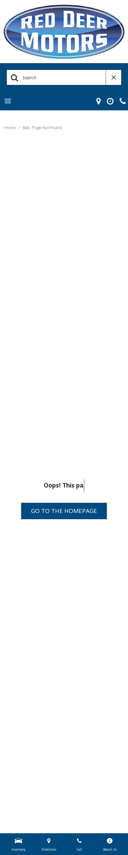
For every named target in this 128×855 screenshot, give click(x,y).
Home (11, 127)
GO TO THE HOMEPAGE (64, 511)
